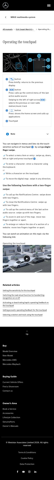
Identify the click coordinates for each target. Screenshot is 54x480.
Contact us (8, 390)
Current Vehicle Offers (13, 382)
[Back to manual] (7, 17)
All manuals (8, 29)
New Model (8, 355)
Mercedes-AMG (10, 360)
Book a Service (9, 409)
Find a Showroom (11, 386)
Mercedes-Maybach (11, 364)
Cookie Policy (27, 458)
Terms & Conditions (27, 452)
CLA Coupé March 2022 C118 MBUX (25, 29)
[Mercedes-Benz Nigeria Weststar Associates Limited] (6, 5)
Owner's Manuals (10, 426)
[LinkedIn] (35, 471)
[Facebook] (17, 471)
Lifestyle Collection (11, 417)
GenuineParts (9, 421)
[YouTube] (23, 471)
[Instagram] (29, 471)
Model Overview (10, 351)
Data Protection (27, 464)
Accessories (8, 413)
